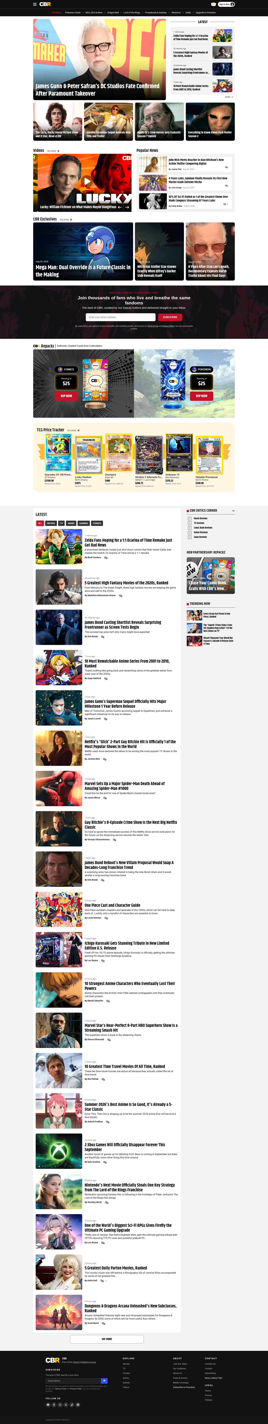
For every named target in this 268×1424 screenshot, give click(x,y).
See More (51, 151)
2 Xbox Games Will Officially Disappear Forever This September (125, 1147)
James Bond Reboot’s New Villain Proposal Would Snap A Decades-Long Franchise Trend (129, 865)
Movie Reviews (200, 518)
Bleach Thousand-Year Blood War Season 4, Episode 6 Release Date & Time (218, 641)
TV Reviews (199, 523)
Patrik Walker (176, 206)
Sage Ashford (94, 678)
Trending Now (200, 603)
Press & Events (180, 1378)
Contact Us (210, 1364)
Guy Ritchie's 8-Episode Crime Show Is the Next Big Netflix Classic (131, 825)
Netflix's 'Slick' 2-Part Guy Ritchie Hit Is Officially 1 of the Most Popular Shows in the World (130, 744)
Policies (208, 1400)
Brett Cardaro (94, 557)
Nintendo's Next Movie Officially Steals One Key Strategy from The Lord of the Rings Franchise (130, 1188)
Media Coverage (181, 1382)
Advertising (210, 1373)
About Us (177, 1373)
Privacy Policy (168, 326)
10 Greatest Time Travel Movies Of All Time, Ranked (125, 1066)
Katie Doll (92, 1280)
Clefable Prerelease (207, 477)
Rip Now (66, 396)
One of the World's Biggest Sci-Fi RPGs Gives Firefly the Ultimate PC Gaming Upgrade (128, 1228)
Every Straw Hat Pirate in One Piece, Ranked (216, 615)
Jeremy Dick (176, 169)
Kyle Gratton (94, 1162)
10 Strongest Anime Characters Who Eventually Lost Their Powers (130, 986)
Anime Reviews (201, 532)
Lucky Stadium (83, 477)
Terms (208, 1390)
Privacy (208, 1395)
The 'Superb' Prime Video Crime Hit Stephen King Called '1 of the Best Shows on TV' (217, 628)
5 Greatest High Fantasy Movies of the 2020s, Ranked (190, 54)
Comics (126, 1373)
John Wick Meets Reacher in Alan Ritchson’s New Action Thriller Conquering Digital (196, 162)
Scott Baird (93, 1323)
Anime (126, 1378)
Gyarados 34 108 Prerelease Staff (64, 474)
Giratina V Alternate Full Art (150, 477)
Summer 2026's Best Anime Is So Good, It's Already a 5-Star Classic (128, 1107)
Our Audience (179, 1368)
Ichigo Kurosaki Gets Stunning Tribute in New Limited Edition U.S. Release (127, 946)
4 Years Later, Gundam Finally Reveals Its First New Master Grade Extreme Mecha (198, 180)
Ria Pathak (93, 1079)
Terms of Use (153, 326)
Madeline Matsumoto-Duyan (102, 595)
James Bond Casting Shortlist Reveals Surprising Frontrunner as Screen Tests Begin (190, 72)
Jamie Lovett (94, 719)
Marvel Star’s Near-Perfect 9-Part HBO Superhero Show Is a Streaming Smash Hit (131, 1028)
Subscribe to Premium (184, 1387)
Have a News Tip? (213, 1378)
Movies (126, 1364)
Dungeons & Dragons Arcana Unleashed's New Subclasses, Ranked (130, 1308)
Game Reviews (200, 537)
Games (126, 1382)
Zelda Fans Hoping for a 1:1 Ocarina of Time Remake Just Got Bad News (190, 38)
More (227, 97)
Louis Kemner (94, 918)
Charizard (110, 474)
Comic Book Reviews (203, 528)
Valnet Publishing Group (84, 1362)
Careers (208, 1368)
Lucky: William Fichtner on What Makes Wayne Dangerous (74, 207)
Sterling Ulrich (95, 1202)
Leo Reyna (93, 960)
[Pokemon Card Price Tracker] (213, 4)
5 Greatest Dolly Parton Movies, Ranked (116, 1268)
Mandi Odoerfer (95, 1001)
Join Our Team (180, 1364)
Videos (126, 1387)
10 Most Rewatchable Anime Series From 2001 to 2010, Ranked (190, 88)
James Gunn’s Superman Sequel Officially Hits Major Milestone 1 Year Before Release (125, 704)
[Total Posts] (226, 167)
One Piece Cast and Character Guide (112, 905)
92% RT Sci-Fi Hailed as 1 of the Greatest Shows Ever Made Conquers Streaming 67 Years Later (198, 199)
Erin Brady (93, 636)
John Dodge (176, 188)
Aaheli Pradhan (95, 1122)
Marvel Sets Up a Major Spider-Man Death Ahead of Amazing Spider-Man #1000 (125, 786)
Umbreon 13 (172, 474)
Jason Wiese (94, 798)
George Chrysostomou (99, 839)
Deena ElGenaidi (96, 1039)
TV (124, 1368)
